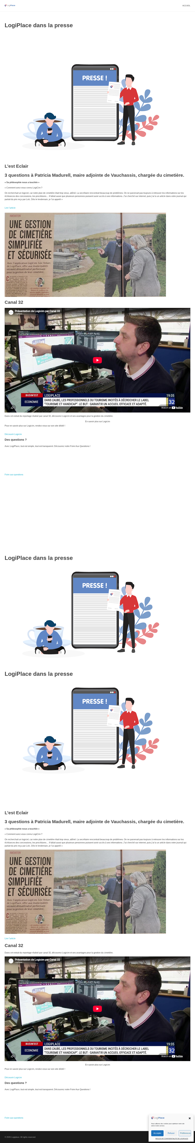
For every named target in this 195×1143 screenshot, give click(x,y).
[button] (189, 1118)
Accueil (186, 6)
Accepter (157, 1133)
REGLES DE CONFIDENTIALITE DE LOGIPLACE (171, 1138)
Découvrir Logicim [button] (13, 434)
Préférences (185, 1133)
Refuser (171, 1133)
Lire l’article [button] (10, 208)
